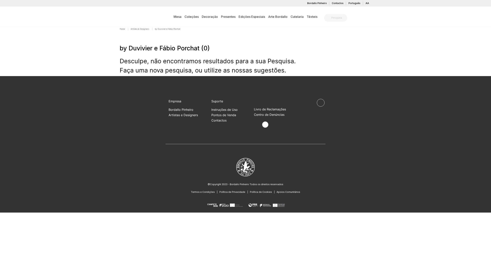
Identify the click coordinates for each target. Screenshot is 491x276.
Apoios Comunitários (288, 192)
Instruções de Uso (224, 110)
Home (122, 29)
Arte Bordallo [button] (278, 17)
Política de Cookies (261, 192)
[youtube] (274, 125)
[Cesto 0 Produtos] (369, 18)
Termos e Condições (203, 192)
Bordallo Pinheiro (317, 3)
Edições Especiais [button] (252, 17)
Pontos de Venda (223, 115)
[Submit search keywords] (328, 17)
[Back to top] (321, 103)
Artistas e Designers (183, 115)
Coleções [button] (192, 17)
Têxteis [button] (312, 17)
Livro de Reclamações (270, 109)
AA (367, 3)
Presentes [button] (228, 17)
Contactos (338, 3)
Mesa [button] (177, 17)
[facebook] (256, 125)
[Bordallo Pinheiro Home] (126, 16)
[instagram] (265, 125)
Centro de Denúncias (269, 115)
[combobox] (337, 18)
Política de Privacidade (232, 192)
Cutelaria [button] (297, 17)
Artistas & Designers (140, 29)
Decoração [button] (210, 17)
